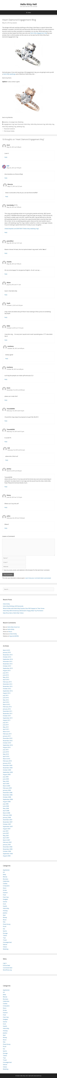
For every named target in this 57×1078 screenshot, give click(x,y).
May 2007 (6, 835)
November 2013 (7, 664)
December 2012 (7, 684)
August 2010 (6, 747)
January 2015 (7, 652)
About (10, 631)
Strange (5, 933)
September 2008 (8, 799)
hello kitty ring (50, 124)
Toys (4, 938)
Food (4, 895)
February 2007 (7, 842)
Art (4, 872)
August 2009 (6, 774)
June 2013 (6, 675)
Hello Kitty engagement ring (38, 33)
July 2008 (5, 804)
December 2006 (7, 847)
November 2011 (7, 713)
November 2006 (7, 849)
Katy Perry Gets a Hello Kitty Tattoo (13, 613)
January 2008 (7, 817)
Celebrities (6, 881)
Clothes (5, 883)
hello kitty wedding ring (9, 126)
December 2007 (7, 820)
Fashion (5, 892)
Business (5, 879)
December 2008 (7, 792)
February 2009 (7, 788)
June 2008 (6, 806)
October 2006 (7, 851)
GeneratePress (37, 1075)
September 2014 (8, 659)
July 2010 (5, 749)
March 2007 (6, 840)
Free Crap (6, 897)
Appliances (6, 870)
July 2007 (5, 831)
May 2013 (6, 677)
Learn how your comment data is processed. (38, 578)
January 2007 (7, 844)
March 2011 (6, 731)
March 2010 (6, 759)
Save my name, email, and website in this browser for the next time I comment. (27, 570)
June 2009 (6, 779)
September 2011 (8, 718)
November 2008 (7, 795)
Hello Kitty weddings (9, 74)
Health (5, 906)
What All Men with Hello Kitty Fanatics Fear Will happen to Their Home (23, 608)
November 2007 (7, 822)
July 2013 (5, 673)
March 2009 (6, 786)
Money (5, 917)
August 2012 (6, 693)
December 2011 (7, 711)
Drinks (5, 890)
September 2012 (8, 691)
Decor (4, 888)
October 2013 (7, 666)
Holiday (5, 910)
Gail (8, 166)
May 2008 (6, 808)
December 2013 (7, 661)
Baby (4, 874)
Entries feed (6, 965)
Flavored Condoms (9, 129)
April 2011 (6, 729)
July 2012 (5, 695)
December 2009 (7, 765)
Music (5, 920)
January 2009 (7, 790)
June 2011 (6, 725)
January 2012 (7, 709)
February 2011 (7, 734)
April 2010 (6, 756)
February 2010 (7, 761)
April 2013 (6, 679)
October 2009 (7, 770)
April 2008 (6, 810)
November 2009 (7, 768)
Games (5, 901)
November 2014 (7, 655)
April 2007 (6, 838)
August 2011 (6, 720)
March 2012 (6, 704)
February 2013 (7, 682)
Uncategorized (13, 122)
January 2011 (7, 736)
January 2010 (7, 763)
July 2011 (5, 722)
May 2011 (6, 727)
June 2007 (6, 833)
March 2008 (6, 813)
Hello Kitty (27, 124)
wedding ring (20, 126)
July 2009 (5, 777)
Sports (5, 931)
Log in (5, 963)
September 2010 (8, 745)
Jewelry (6, 122)
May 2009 (6, 781)
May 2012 (6, 700)
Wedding (20, 122)
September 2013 (8, 668)
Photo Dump (6, 924)
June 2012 (6, 697)
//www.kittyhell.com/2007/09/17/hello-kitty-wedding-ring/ (22, 228)
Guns (4, 904)
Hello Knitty (6, 604)
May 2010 (6, 754)
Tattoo (5, 935)
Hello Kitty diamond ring (38, 124)
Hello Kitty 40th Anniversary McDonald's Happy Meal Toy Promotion (23, 610)
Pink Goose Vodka (9, 131)
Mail (4, 915)
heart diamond (19, 124)
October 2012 (7, 688)
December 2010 (7, 738)
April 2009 (6, 783)
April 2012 (6, 702)
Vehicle (5, 944)
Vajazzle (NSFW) (14, 636)
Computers (6, 886)
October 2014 (7, 657)
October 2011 (7, 716)
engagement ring (9, 124)
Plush (4, 926)
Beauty (5, 877)
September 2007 (8, 826)
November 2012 (7, 686)
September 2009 (8, 772)
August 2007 (6, 829)
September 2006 (8, 853)
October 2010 (7, 743)
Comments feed (7, 968)
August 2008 (6, 801)
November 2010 (7, 740)
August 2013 (6, 670)
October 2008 (7, 797)
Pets (4, 922)
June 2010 (6, 752)
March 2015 (6, 650)
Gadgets (5, 899)
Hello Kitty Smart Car (13, 627)
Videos (5, 947)
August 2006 (6, 856)
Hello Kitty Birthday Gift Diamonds (13, 606)
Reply (6, 157)
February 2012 (7, 707)
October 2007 (7, 824)
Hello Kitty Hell (28, 4)
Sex (4, 929)
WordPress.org (7, 970)
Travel (5, 940)
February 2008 (7, 815)
